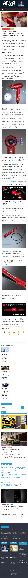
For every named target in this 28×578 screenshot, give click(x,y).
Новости (4, 447)
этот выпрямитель (11, 206)
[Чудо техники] (14, 1)
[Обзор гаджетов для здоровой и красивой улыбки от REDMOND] (5, 348)
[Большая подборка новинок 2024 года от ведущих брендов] (5, 366)
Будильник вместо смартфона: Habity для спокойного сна (13, 474)
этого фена (15, 164)
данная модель (12, 181)
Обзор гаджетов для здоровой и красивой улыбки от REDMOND (4, 357)
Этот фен (4, 55)
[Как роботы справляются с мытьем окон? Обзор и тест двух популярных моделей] (5, 383)
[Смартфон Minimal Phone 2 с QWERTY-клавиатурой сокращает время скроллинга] (14, 489)
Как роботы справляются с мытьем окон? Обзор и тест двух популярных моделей (5, 393)
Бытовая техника (5, 28)
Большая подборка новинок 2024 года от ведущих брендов (5, 375)
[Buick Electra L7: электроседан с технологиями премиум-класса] (14, 432)
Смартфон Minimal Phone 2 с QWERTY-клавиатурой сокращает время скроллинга (13, 508)
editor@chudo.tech (23, 556)
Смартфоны (9, 504)
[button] (25, 92)
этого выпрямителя (9, 293)
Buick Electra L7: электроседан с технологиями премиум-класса (11, 450)
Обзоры (12, 28)
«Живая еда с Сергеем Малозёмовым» (13, 556)
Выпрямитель (5, 251)
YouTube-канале (3, 560)
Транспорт (9, 447)
